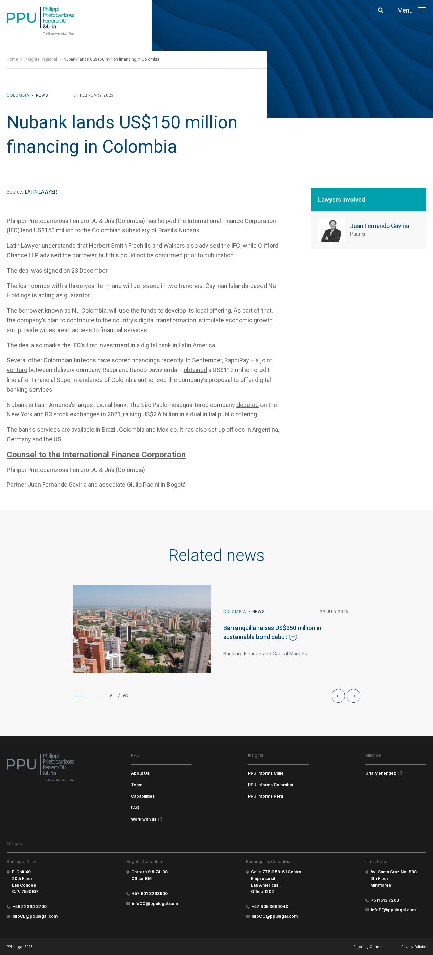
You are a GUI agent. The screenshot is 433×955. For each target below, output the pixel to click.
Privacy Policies (413, 946)
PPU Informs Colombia (270, 784)
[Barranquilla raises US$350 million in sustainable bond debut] (142, 629)
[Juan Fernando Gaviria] (331, 230)
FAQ (135, 807)
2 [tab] (88, 696)
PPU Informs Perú (265, 796)
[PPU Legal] (40, 767)
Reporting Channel (368, 946)
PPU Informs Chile (266, 773)
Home (12, 59)
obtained (195, 369)
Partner (358, 234)
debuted (247, 404)
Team (136, 784)
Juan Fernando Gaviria (379, 225)
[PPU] (40, 21)
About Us (140, 773)
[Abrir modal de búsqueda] (380, 10)
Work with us (143, 819)
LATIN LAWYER (41, 192)
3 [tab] (98, 696)
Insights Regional (40, 59)
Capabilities (143, 796)
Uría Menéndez (380, 773)
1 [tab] (78, 696)
